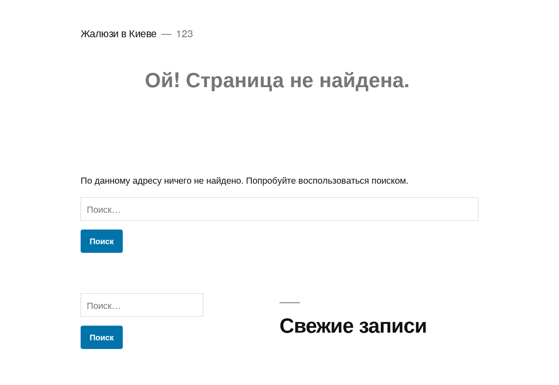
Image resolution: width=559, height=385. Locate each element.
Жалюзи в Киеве (119, 33)
